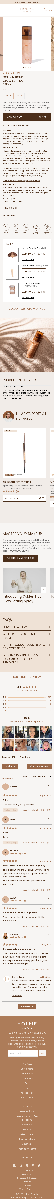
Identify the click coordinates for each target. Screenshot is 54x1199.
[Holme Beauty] (27, 9)
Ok (42, 1053)
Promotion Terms (27, 1148)
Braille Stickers (27, 1139)
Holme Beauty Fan (34, 248)
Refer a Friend (27, 1134)
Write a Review (42, 767)
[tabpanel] (27, 44)
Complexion (27, 1073)
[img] (15, 1165)
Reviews (27, 1129)
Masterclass (27, 1111)
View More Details (28, 260)
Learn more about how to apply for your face (21, 180)
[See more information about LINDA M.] (48, 935)
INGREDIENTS (10, 215)
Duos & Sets (27, 1078)
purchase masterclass (20, 558)
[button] (12, 73)
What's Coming (27, 1189)
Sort (26, 776)
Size (5, 89)
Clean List (27, 1144)
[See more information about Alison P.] (48, 852)
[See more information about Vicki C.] (48, 899)
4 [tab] (30, 67)
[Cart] (46, 10)
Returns (27, 1181)
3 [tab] (28, 67)
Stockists (27, 1124)
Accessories (27, 1092)
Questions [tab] (25, 758)
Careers (27, 1185)
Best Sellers (27, 1068)
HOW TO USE (10, 208)
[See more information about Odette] (48, 786)
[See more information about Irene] (48, 819)
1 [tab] (23, 67)
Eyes (27, 1083)
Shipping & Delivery (27, 1178)
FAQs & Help (27, 1174)
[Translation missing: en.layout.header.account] (50, 10)
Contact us (27, 1170)
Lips (27, 1088)
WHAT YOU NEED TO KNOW (18, 125)
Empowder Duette (31, 284)
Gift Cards (27, 1097)
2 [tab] (25, 67)
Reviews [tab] (9, 758)
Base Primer (35, 265)
